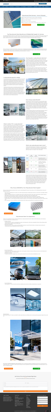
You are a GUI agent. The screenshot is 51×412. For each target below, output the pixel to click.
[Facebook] (3, 1)
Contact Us (47, 6)
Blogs (43, 6)
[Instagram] (9, 1)
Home (3, 6)
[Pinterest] (8, 1)
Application (35, 6)
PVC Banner (17, 6)
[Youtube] (6, 1)
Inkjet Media (28, 401)
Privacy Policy (28, 407)
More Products (30, 6)
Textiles (6, 6)
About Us (39, 6)
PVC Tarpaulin (23, 6)
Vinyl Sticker (12, 6)
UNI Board (27, 402)
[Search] (36, 4)
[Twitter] (5, 1)
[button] (4, 19)
